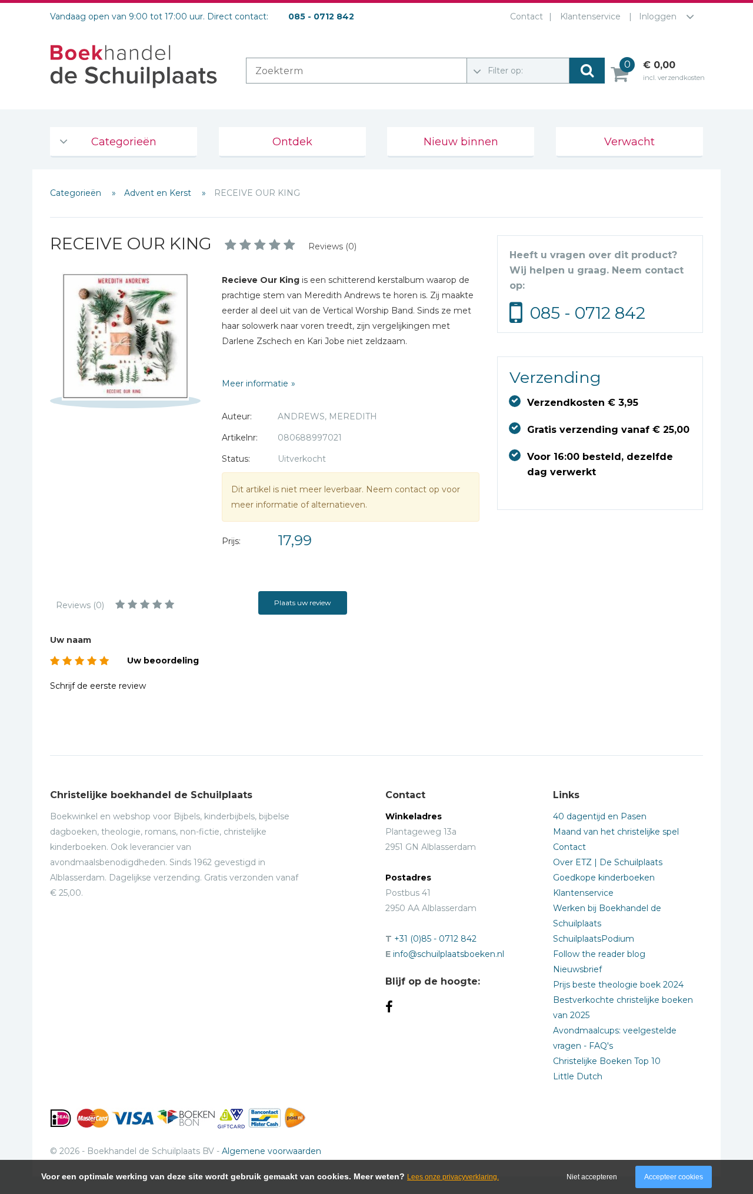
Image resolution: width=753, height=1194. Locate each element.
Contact (526, 16)
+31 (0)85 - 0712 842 (435, 938)
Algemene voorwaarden (271, 1151)
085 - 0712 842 (587, 313)
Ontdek (292, 141)
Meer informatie (255, 383)
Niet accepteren (592, 1177)
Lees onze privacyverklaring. (453, 1177)
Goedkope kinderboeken (604, 877)
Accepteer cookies (673, 1177)
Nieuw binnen (461, 141)
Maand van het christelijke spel (616, 831)
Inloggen (658, 16)
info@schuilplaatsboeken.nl (448, 954)
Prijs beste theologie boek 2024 (618, 984)
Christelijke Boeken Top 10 (607, 1061)
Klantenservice (590, 16)
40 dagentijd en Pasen (600, 816)
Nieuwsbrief (577, 969)
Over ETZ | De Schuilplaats (607, 862)
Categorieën (123, 141)
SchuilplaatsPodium (593, 938)
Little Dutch (577, 1076)
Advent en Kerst (159, 193)
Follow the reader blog (599, 954)
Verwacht (629, 141)
